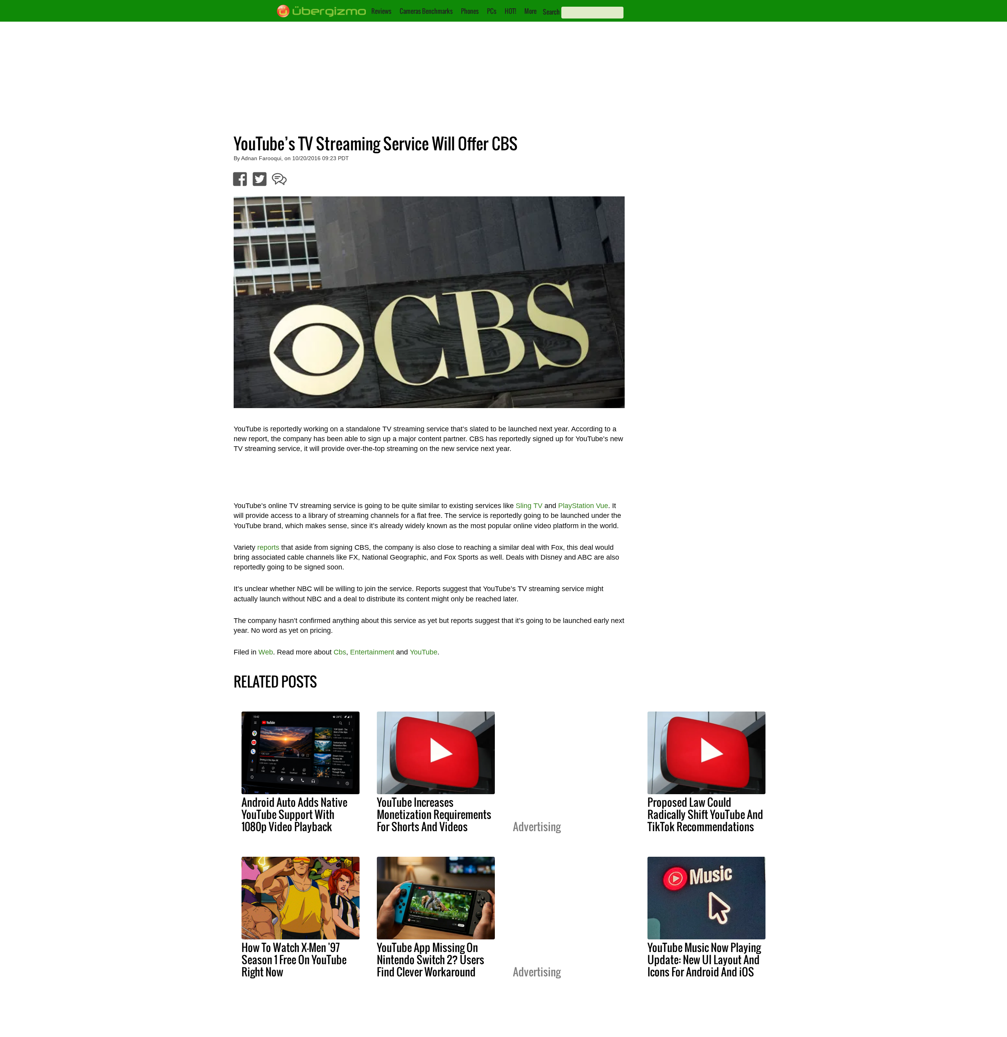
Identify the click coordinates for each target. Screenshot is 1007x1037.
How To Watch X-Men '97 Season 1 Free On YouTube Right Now (294, 959)
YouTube (423, 652)
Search (551, 12)
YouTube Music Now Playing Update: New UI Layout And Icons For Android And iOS (704, 959)
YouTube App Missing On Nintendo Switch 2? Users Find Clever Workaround (430, 959)
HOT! (510, 11)
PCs (491, 11)
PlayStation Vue (583, 506)
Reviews (381, 11)
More (530, 11)
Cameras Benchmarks (426, 11)
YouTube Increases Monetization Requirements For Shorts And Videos (434, 814)
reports (268, 547)
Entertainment (372, 652)
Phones (470, 11)
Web (265, 652)
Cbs (340, 652)
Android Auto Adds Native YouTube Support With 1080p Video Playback (294, 814)
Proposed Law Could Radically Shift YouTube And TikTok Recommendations (705, 814)
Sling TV (529, 506)
